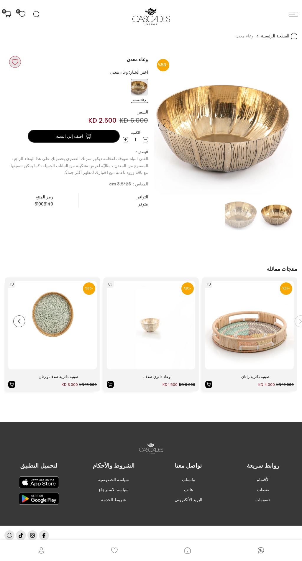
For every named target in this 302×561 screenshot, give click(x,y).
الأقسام (263, 480)
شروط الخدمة (113, 500)
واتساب (188, 480)
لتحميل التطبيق (39, 465)
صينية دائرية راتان (255, 376)
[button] (15, 62)
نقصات (263, 490)
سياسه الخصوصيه (113, 480)
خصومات (263, 500)
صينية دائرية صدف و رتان (58, 376)
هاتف (188, 490)
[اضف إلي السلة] (208, 384)
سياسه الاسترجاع (114, 490)
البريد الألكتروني (188, 500)
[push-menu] (293, 14)
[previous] (282, 125)
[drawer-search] (36, 14)
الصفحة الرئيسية (275, 36)
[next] (164, 125)
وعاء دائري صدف (156, 376)
